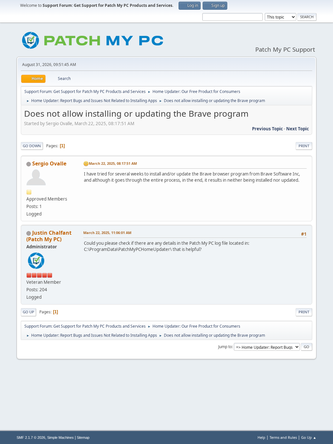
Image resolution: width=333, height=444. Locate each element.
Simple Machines (60, 437)
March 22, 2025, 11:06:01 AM (107, 232)
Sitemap (83, 437)
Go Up (28, 311)
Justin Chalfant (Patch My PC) (49, 236)
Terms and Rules (283, 437)
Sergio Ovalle (49, 163)
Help (261, 437)
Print (304, 145)
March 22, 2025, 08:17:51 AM (113, 163)
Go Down (32, 145)
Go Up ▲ (308, 437)
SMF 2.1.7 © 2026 (31, 437)
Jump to (225, 346)
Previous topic (267, 129)
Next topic (297, 129)
